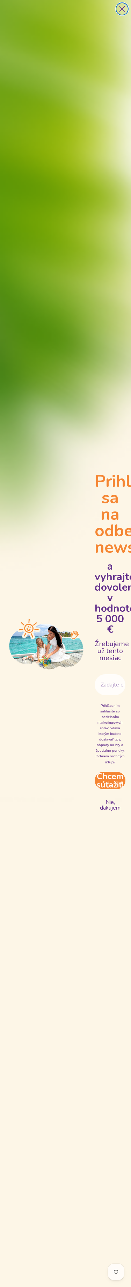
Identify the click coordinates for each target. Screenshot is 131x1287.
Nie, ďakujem (110, 805)
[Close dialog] (122, 9)
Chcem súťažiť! (110, 780)
